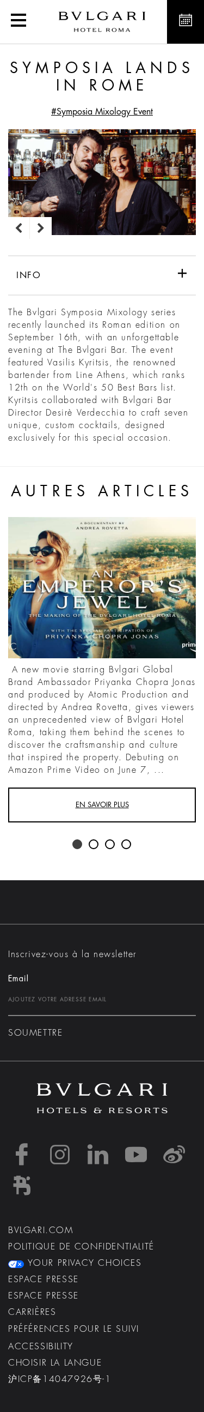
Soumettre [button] (35, 1033)
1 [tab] (77, 844)
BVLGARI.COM (40, 1230)
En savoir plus (102, 804)
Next (41, 228)
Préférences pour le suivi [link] (73, 1329)
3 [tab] (110, 844)
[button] (18, 22)
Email (18, 978)
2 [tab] (94, 844)
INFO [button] (28, 275)
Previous (19, 228)
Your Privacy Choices (83, 1263)
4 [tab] (126, 844)
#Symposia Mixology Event (102, 111)
